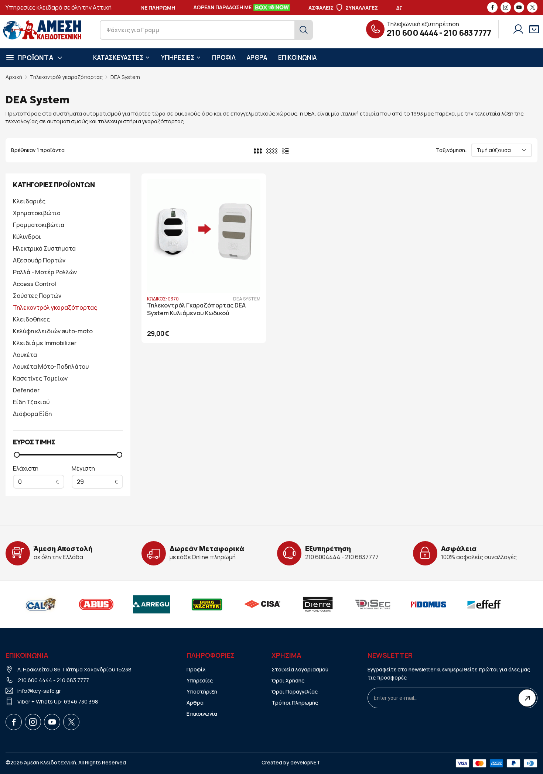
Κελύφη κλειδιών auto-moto (53, 331)
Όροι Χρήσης (288, 680)
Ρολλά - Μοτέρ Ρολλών (45, 272)
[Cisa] (262, 604)
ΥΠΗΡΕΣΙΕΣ (178, 57)
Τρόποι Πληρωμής (295, 702)
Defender (26, 390)
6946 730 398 (81, 701)
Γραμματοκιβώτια (38, 225)
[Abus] (96, 604)
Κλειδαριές (29, 201)
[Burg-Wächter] (206, 604)
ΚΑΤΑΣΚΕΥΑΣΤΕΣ (118, 57)
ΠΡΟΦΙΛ (224, 57)
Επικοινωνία (202, 713)
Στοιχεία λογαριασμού (300, 669)
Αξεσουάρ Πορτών (39, 260)
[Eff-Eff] (483, 604)
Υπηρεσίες (200, 680)
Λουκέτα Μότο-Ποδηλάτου (51, 366)
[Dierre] (317, 604)
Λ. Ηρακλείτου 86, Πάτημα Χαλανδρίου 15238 (74, 669)
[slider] (17, 455)
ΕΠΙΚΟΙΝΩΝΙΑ (297, 57)
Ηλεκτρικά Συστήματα (44, 248)
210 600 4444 (412, 33)
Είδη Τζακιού (31, 402)
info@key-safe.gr (39, 691)
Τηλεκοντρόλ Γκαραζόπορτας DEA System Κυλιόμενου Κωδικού (196, 309)
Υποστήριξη (202, 691)
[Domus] (428, 604)
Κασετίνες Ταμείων (40, 378)
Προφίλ (196, 669)
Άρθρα (195, 702)
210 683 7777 (467, 33)
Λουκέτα (25, 355)
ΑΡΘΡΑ (257, 57)
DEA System (125, 77)
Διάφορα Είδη (32, 414)
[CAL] (40, 604)
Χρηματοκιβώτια (37, 213)
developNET (305, 762)
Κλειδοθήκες (31, 319)
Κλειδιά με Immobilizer (44, 343)
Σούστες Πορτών (37, 296)
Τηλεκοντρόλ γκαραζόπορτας (66, 77)
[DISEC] (373, 604)
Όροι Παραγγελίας (295, 691)
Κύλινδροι (27, 237)
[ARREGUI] (151, 604)
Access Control (34, 284)
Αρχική (14, 77)
